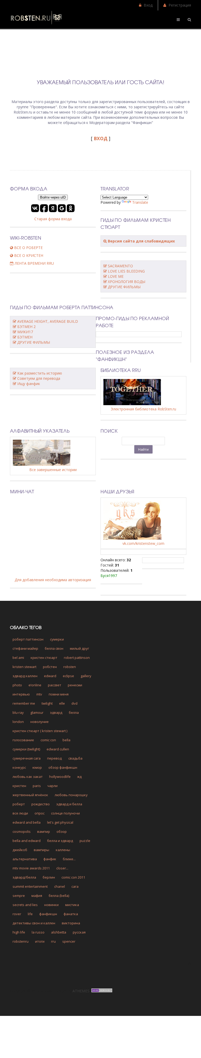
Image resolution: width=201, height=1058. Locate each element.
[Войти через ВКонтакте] (35, 208)
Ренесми (75, 685)
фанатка (71, 914)
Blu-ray (18, 712)
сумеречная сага (27, 758)
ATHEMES (81, 990)
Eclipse (68, 676)
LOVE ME (116, 276)
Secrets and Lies (25, 904)
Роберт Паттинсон (28, 639)
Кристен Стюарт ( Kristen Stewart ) (40, 730)
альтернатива (25, 859)
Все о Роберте (28, 247)
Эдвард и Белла (69, 804)
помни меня (59, 694)
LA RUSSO (38, 932)
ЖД (79, 776)
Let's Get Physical (60, 822)
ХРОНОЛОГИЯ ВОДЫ (126, 281)
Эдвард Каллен (25, 676)
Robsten (69, 666)
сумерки (57, 639)
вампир (43, 831)
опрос (39, 813)
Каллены (63, 849)
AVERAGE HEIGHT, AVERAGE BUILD (47, 321)
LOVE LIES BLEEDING (126, 271)
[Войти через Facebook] (44, 208)
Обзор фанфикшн (62, 767)
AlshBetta (58, 932)
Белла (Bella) (59, 895)
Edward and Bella (27, 822)
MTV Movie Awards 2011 (31, 868)
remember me (24, 703)
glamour (36, 712)
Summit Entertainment (30, 886)
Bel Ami (18, 657)
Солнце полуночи (65, 813)
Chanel (59, 886)
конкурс (19, 767)
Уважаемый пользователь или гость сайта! (100, 82)
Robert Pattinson (77, 657)
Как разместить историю (39, 373)
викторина (71, 923)
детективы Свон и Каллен (34, 923)
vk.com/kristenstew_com (143, 543)
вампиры (41, 849)
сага (75, 886)
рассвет (54, 685)
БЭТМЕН (24, 337)
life (30, 914)
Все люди (20, 813)
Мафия (36, 895)
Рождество (40, 804)
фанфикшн (48, 914)
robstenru (21, 941)
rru (53, 941)
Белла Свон (54, 648)
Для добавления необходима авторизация (53, 579)
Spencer (68, 941)
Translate (140, 202)
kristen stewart (24, 666)
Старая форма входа (53, 218)
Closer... (62, 868)
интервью (21, 694)
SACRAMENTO (120, 265)
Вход (148, 5)
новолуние (39, 721)
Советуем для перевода (38, 378)
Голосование (23, 740)
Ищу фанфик (28, 383)
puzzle (85, 840)
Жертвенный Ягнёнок (30, 795)
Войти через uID (53, 197)
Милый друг (79, 648)
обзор (62, 831)
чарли (52, 785)
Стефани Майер (25, 648)
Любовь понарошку (71, 795)
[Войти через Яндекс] (53, 208)
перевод (54, 758)
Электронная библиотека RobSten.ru (143, 408)
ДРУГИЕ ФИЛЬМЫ (124, 286)
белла (74, 712)
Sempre (19, 895)
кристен (19, 785)
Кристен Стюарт (44, 657)
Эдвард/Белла (24, 877)
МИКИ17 (25, 331)
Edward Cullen (58, 749)
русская (79, 932)
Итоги (39, 941)
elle (62, 703)
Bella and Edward (27, 840)
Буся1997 (108, 575)
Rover (17, 914)
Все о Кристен (28, 255)
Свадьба (75, 758)
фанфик (49, 859)
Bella (66, 740)
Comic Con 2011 (73, 877)
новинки (51, 904)
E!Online (35, 685)
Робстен (50, 666)
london (18, 721)
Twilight (47, 703)
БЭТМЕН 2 (26, 326)
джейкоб (20, 849)
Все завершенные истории (53, 469)
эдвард (56, 712)
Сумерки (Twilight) (26, 749)
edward (50, 676)
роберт (19, 804)
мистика (72, 904)
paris (37, 785)
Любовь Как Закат (28, 776)
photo (17, 685)
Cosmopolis (22, 831)
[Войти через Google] (62, 208)
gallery (86, 676)
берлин (49, 877)
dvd (74, 703)
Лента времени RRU (34, 263)
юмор (37, 767)
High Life (19, 932)
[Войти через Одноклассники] (71, 208)
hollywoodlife (60, 776)
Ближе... (69, 859)
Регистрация (180, 5)
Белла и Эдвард (60, 840)
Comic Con (48, 740)
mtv (39, 694)
